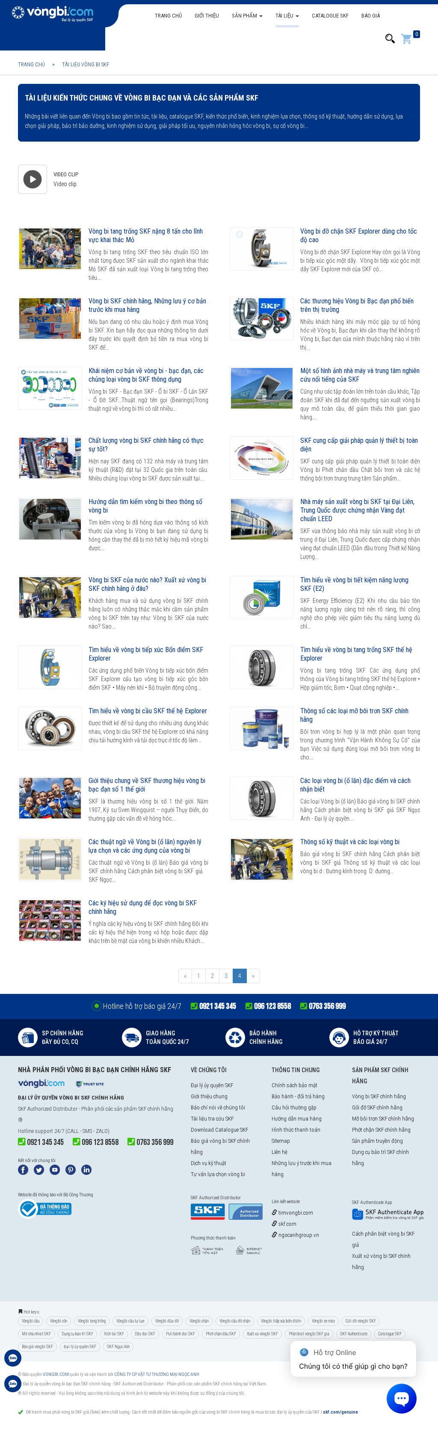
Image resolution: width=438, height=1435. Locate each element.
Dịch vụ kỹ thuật (208, 1163)
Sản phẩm (245, 15)
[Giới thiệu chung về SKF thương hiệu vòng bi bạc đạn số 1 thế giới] (50, 798)
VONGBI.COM (56, 1374)
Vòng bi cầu (30, 1321)
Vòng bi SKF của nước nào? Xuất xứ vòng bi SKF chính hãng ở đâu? (147, 584)
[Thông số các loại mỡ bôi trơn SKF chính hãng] (262, 728)
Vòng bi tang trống (92, 1321)
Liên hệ (279, 1152)
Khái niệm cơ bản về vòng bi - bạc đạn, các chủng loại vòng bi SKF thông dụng (146, 375)
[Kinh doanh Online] (12, 1362)
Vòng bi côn (58, 1321)
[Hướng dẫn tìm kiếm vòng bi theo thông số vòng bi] (50, 519)
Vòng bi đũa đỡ (167, 1321)
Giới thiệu (207, 15)
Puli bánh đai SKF (180, 1333)
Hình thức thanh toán (296, 1130)
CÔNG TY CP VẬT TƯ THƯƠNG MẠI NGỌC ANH (156, 1374)
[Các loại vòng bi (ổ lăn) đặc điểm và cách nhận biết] (262, 798)
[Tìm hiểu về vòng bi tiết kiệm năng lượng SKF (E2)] (262, 597)
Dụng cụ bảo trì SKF (77, 1333)
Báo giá (370, 15)
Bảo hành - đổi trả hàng (298, 1096)
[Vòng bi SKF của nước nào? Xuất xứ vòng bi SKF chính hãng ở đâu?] (50, 597)
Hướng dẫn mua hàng (297, 1118)
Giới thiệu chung (209, 1096)
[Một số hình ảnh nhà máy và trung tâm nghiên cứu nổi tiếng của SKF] (262, 388)
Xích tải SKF (114, 1333)
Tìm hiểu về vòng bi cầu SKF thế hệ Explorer (148, 711)
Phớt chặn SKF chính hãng (381, 1130)
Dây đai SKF (145, 1333)
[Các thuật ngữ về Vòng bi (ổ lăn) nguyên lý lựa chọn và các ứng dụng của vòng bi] (50, 859)
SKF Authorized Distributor (47, 1109)
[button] (390, 38)
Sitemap (281, 1141)
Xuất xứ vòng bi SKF (262, 1333)
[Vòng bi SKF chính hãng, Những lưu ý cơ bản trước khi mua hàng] (50, 318)
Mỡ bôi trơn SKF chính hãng (383, 1118)
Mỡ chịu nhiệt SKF (36, 1333)
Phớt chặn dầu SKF (221, 1333)
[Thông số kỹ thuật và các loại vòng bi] (262, 859)
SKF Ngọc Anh (118, 1346)
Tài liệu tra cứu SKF (212, 1118)
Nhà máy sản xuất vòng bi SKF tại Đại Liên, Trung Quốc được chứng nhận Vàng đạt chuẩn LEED (357, 510)
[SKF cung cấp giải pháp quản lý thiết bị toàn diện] (262, 458)
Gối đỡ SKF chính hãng (377, 1107)
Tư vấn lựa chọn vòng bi (218, 1174)
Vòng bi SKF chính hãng (379, 1096)
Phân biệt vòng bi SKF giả (309, 1333)
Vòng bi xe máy (323, 1321)
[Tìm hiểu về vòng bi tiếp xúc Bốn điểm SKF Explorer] (50, 667)
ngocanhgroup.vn (298, 1235)
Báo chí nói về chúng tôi (218, 1107)
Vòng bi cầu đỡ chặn (234, 1321)
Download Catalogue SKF (219, 1130)
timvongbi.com (295, 1213)
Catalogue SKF (330, 15)
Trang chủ (168, 15)
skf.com (286, 1224)
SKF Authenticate (353, 1333)
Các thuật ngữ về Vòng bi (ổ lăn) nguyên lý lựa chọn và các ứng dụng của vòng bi (145, 846)
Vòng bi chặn (199, 1321)
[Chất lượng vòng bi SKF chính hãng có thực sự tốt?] (50, 458)
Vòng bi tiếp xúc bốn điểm (281, 1321)
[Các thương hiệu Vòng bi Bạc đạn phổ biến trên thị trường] (262, 318)
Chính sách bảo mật (294, 1085)
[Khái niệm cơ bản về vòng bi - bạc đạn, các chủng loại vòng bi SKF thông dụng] (50, 388)
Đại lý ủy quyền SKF (212, 1085)
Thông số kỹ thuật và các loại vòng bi (350, 842)
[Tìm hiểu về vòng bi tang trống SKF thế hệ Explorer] (262, 667)
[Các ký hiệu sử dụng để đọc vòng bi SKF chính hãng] (50, 920)
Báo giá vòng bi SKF (37, 1346)
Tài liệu (285, 15)
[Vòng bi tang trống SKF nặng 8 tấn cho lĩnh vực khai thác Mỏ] (50, 248)
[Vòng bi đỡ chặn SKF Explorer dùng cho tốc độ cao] (262, 248)
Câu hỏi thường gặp (294, 1107)
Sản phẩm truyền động (377, 1141)
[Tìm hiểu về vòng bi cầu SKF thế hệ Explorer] (50, 728)
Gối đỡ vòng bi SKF (361, 1321)
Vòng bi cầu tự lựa (130, 1321)
